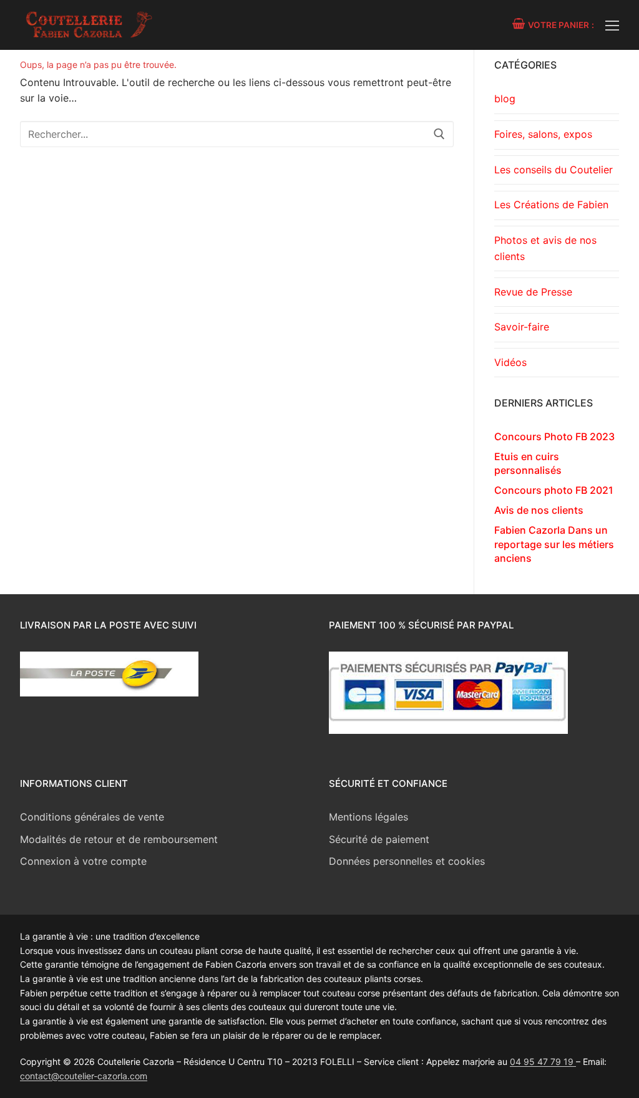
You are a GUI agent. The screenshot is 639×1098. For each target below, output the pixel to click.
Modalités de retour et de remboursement (119, 839)
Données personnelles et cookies (407, 861)
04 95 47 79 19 (543, 1061)
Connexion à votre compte (83, 861)
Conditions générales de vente (92, 817)
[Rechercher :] (237, 134)
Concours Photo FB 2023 (554, 436)
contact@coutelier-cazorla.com (83, 1076)
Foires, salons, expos (543, 134)
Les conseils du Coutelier (553, 169)
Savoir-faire (521, 326)
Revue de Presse (533, 292)
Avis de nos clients (538, 510)
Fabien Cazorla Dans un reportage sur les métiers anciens (554, 544)
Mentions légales (368, 817)
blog (504, 98)
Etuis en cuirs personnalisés (528, 463)
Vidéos (510, 362)
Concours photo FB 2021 (553, 490)
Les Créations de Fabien (551, 204)
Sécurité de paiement (379, 839)
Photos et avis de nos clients (545, 248)
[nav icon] (612, 25)
